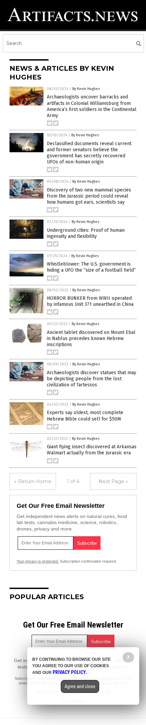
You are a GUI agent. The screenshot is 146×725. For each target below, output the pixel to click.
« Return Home (32, 481)
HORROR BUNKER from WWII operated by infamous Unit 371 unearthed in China (90, 301)
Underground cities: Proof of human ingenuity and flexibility (86, 233)
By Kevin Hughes (86, 89)
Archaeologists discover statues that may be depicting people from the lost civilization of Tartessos (91, 379)
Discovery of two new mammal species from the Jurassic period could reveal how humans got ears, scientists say (89, 196)
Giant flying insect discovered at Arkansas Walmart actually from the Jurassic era (91, 450)
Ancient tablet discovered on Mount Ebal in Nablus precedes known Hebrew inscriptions (91, 338)
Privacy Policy (69, 672)
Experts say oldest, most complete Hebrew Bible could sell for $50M (85, 416)
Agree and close (80, 686)
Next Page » (113, 481)
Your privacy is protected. (38, 561)
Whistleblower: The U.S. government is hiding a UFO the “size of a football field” (91, 267)
